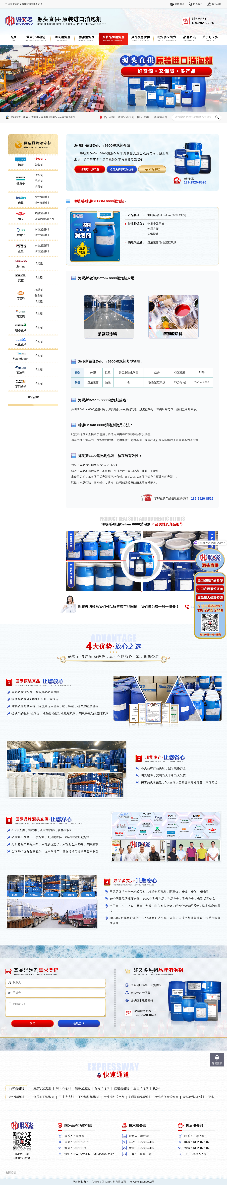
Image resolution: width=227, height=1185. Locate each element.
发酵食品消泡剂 (193, 1097)
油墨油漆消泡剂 (139, 1097)
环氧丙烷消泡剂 (44, 219)
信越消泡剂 (121, 1088)
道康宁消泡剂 (126, 117)
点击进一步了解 (90, 169)
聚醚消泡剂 (42, 213)
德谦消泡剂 (160, 117)
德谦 (25, 117)
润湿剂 (39, 186)
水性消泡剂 (42, 197)
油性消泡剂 (42, 202)
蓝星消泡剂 (140, 1088)
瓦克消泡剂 (102, 1088)
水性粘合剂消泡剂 (166, 1097)
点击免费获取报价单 (122, 169)
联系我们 (198, 4)
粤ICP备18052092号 (142, 1181)
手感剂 (39, 181)
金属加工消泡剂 (43, 1097)
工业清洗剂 (66, 1097)
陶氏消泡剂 (144, 117)
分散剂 (39, 164)
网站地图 (217, 4)
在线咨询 (179, 4)
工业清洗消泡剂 (88, 1097)
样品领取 (154, 169)
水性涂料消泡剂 (114, 1097)
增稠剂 (39, 289)
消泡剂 (34, 117)
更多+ (157, 1088)
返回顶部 (217, 1063)
